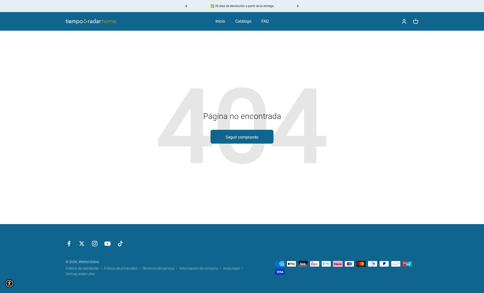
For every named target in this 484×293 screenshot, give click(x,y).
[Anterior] (186, 6)
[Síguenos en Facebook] (69, 243)
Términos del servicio (158, 268)
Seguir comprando (242, 137)
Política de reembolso (82, 268)
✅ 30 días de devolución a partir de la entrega (242, 6)
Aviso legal (231, 268)
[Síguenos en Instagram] (94, 243)
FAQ (265, 21)
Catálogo (243, 21)
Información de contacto (198, 268)
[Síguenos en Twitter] (81, 243)
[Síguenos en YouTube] (107, 243)
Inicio (220, 21)
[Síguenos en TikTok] (120, 243)
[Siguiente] (298, 6)
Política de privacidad (120, 268)
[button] (9, 283)
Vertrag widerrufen (80, 274)
